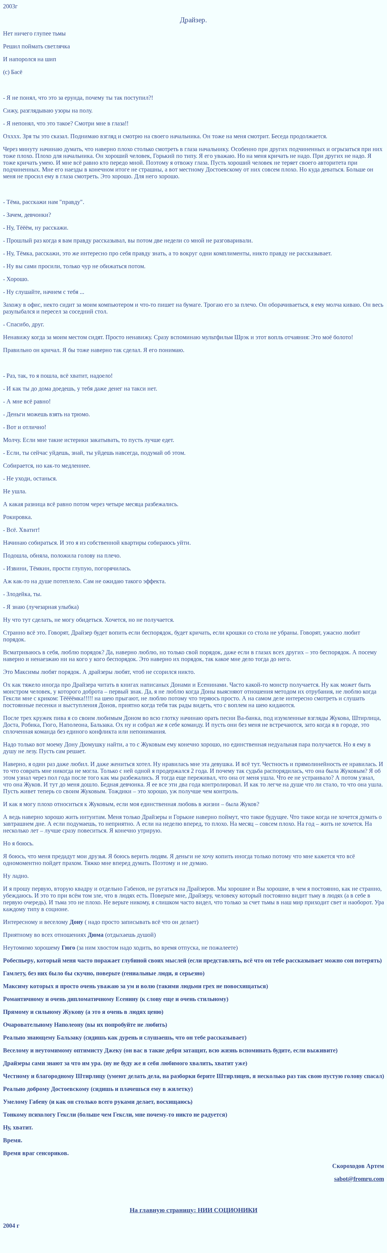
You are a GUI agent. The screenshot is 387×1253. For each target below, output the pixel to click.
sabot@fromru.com (359, 1179)
